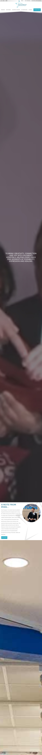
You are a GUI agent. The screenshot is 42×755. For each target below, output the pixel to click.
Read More (4, 537)
